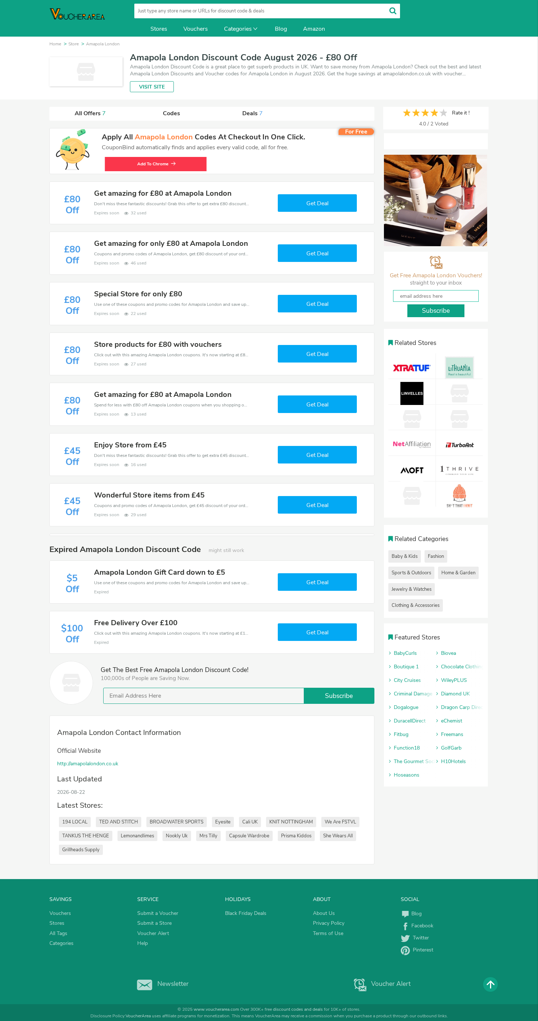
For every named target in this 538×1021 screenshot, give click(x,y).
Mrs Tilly (208, 836)
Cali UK (250, 822)
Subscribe (339, 695)
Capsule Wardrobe (249, 836)
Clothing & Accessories (416, 605)
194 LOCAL (74, 822)
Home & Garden (458, 573)
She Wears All (338, 836)
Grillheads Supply (81, 850)
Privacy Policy (328, 923)
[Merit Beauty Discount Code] (435, 200)
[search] (393, 11)
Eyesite (223, 822)
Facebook (421, 925)
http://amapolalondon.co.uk (87, 763)
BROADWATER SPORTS (176, 822)
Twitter (419, 937)
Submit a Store (154, 923)
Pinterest (421, 949)
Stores (158, 29)
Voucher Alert (153, 933)
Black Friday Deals (245, 913)
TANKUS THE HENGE (85, 836)
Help (142, 943)
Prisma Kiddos (296, 836)
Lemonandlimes (137, 836)
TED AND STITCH (118, 822)
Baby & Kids (405, 556)
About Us (324, 913)
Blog (281, 29)
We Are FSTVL (340, 822)
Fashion (436, 556)
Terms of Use (328, 933)
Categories (238, 29)
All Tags (58, 933)
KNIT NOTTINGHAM (291, 822)
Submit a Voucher (157, 913)
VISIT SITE (152, 86)
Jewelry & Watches (411, 589)
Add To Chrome (149, 164)
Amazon (314, 29)
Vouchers (195, 29)
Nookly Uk (177, 836)
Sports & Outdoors (411, 573)
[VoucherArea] (82, 18)
